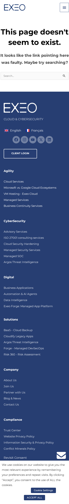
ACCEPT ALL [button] (34, 497)
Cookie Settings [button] (43, 490)
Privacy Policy (20, 490)
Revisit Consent (15, 457)
